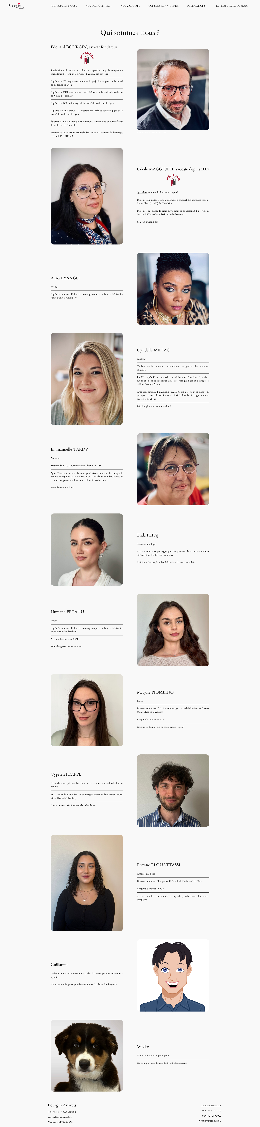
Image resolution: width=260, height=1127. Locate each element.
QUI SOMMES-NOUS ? (211, 1105)
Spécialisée (142, 192)
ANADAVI (66, 136)
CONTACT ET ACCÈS (211, 1116)
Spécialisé (55, 70)
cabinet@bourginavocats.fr (60, 1117)
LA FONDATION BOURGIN (209, 1121)
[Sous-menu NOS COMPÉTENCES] (111, 6)
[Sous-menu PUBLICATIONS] (206, 6)
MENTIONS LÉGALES (211, 1111)
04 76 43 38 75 (65, 1122)
